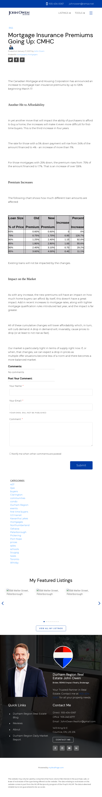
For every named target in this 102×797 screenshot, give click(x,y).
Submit (81, 465)
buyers (14, 491)
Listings (63, 13)
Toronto (14, 559)
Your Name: (16, 386)
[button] (44, 621)
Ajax (12, 488)
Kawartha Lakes (19, 518)
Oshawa (14, 528)
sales (13, 545)
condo (13, 501)
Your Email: (15, 400)
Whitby (14, 562)
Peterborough (18, 532)
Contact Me (63, 739)
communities (17, 498)
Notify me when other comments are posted (36, 454)
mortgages (22, 54)
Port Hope (16, 539)
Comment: (15, 419)
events (14, 508)
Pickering (15, 535)
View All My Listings (51, 628)
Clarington (16, 494)
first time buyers (19, 511)
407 (12, 484)
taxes (13, 556)
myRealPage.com (56, 768)
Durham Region (19, 505)
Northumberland (19, 525)
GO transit (16, 515)
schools (14, 549)
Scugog (14, 552)
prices (13, 542)
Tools (78, 13)
